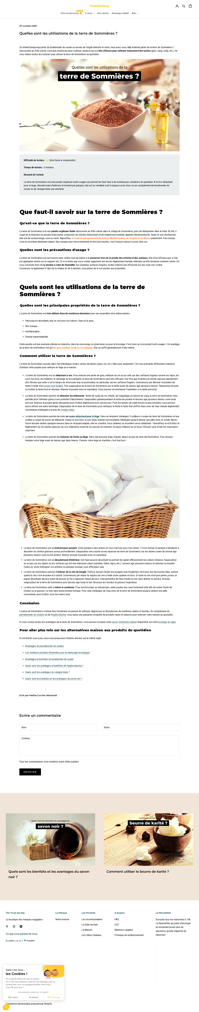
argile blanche (59, 614)
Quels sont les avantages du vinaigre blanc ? (47, 672)
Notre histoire (62, 919)
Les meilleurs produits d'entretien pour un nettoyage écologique (57, 652)
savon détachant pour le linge (84, 416)
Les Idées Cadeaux (91, 935)
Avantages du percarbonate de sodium (44, 646)
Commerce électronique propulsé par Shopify (29, 1003)
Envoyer (30, 772)
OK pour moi (54, 997)
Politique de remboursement (129, 935)
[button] (6, 1007)
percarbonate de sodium (31, 614)
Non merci (13, 997)
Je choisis (33, 997)
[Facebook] (7, 926)
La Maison (87, 929)
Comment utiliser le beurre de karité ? (137, 872)
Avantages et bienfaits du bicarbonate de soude (49, 659)
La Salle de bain (90, 924)
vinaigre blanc (67, 409)
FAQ (117, 919)
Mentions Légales (124, 929)
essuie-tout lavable (53, 386)
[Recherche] (183, 5)
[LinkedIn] (21, 926)
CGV (117, 924)
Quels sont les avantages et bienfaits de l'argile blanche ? (54, 665)
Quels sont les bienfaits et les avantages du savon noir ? (53, 678)
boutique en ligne (167, 622)
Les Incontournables (92, 919)
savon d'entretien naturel (124, 622)
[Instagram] (14, 926)
